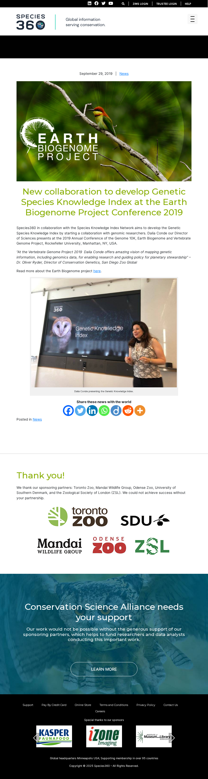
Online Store (83, 705)
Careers (100, 711)
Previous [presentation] (35, 738)
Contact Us (171, 705)
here (97, 271)
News (124, 74)
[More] (139, 410)
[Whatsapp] (104, 410)
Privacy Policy (145, 705)
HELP (188, 4)
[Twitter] (80, 410)
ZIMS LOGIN (140, 4)
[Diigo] (116, 410)
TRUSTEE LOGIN (166, 4)
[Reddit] (128, 410)
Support (28, 705)
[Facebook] (68, 410)
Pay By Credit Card (54, 705)
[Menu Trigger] (192, 19)
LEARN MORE (104, 669)
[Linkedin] (92, 410)
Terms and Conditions (113, 705)
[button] (92, 754)
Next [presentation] (172, 738)
